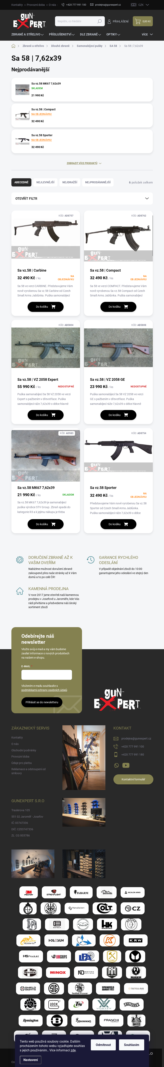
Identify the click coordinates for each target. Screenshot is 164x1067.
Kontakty (17, 4)
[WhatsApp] (116, 765)
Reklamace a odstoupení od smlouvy (28, 771)
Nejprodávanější (98, 182)
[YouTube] (125, 765)
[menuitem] (28, 34)
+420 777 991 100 (132, 746)
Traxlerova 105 (20, 810)
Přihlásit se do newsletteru (42, 702)
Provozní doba (36, 4)
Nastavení (30, 1060)
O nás (52, 4)
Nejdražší (69, 182)
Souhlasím (131, 1045)
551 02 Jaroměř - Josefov (27, 816)
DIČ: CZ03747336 (22, 829)
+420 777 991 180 (132, 754)
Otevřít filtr (26, 199)
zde (73, 1050)
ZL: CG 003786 (20, 835)
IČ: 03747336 (19, 822)
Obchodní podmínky (23, 750)
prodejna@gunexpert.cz (136, 738)
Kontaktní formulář (133, 779)
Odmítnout (103, 1045)
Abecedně (21, 182)
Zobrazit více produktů (82, 163)
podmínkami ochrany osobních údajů (44, 690)
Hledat (99, 21)
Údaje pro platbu (21, 763)
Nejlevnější (45, 182)
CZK (141, 4)
